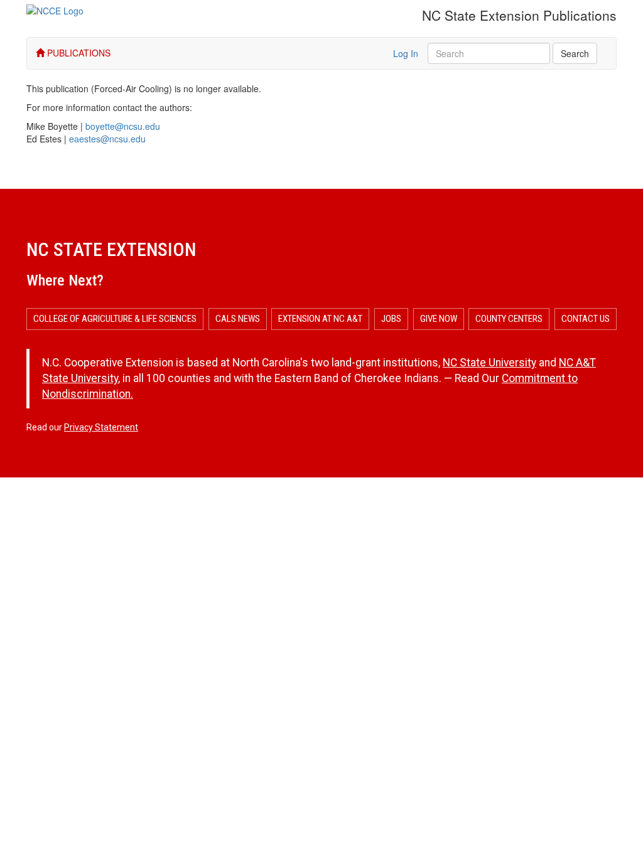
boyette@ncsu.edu (122, 126)
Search (575, 53)
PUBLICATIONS (78, 52)
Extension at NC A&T (320, 318)
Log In (405, 53)
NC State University (489, 362)
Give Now (438, 318)
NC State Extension (111, 249)
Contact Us (585, 318)
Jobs (391, 318)
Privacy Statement (101, 427)
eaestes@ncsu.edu (107, 138)
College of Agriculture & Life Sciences (115, 318)
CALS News (237, 318)
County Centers (509, 318)
